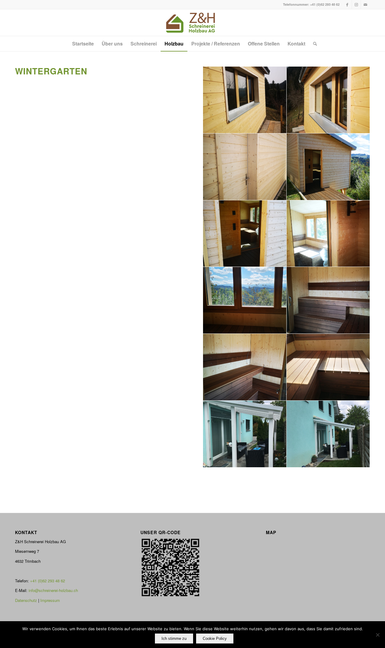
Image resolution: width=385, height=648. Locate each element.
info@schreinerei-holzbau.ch (53, 590)
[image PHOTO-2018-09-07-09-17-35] (244, 434)
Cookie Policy (215, 638)
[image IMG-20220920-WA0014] (328, 367)
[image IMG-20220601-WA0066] (244, 166)
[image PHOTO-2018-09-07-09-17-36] (328, 434)
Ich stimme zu (174, 638)
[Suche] (313, 43)
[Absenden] (377, 635)
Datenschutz (26, 600)
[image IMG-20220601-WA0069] (328, 100)
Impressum (50, 600)
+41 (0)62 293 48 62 (325, 4)
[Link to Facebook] (347, 4)
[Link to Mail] (365, 4)
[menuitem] (83, 43)
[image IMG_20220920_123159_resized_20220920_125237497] (328, 233)
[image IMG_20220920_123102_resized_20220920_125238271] (244, 367)
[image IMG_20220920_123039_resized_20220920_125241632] (328, 166)
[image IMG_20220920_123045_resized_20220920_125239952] (244, 233)
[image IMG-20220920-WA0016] (328, 300)
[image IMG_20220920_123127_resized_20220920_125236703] (244, 300)
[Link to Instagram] (356, 4)
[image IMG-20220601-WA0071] (244, 100)
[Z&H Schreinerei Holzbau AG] (192, 22)
